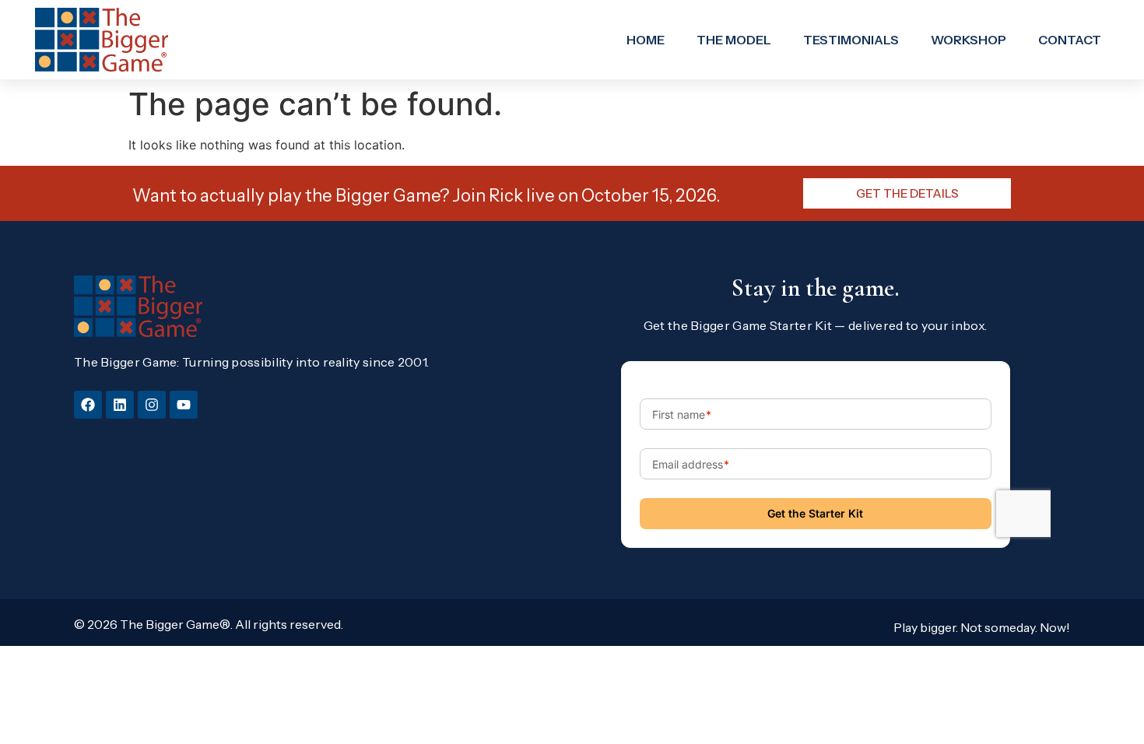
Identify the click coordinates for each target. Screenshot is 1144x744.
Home (645, 39)
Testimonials (851, 39)
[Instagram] (152, 405)
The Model (734, 39)
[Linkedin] (120, 405)
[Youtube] (184, 405)
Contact (1069, 39)
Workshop (968, 39)
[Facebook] (88, 405)
